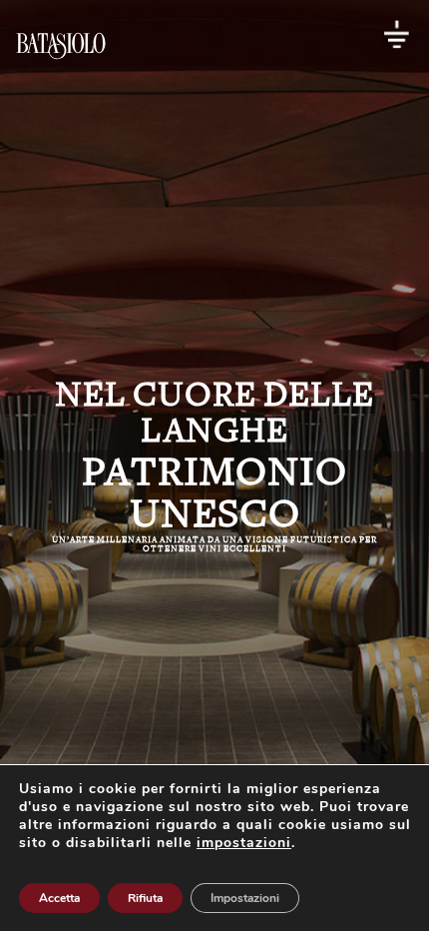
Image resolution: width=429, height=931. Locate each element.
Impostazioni (245, 898)
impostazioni (244, 843)
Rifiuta (145, 898)
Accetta (59, 898)
